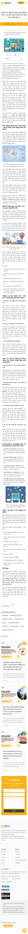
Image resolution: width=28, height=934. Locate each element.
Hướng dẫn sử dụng (7, 619)
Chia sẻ (12, 604)
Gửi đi (14, 810)
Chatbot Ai (5, 626)
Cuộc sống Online (18, 619)
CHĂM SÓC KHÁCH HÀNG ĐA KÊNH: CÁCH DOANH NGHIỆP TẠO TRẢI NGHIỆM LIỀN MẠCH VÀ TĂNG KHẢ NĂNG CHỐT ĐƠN (14, 666)
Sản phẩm (3, 854)
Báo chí (4, 622)
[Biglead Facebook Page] (5, 891)
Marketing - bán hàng (16, 615)
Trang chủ (3, 851)
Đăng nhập (20, 2)
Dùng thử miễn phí (8, 925)
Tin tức (22, 626)
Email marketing (14, 626)
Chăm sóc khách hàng (7, 630)
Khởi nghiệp (5, 615)
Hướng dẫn (17, 862)
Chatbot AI (19, 24)
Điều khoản (17, 857)
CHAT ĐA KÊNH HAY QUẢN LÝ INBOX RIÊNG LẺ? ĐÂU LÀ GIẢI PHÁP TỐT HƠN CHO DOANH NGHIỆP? (13, 755)
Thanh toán (17, 854)
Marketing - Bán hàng (10, 24)
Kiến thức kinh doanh (13, 30)
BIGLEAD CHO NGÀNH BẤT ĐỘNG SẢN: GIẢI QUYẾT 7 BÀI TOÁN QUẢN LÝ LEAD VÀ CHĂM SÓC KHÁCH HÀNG (13, 710)
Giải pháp (3, 857)
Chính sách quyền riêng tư (21, 860)
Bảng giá (17, 851)
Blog (5, 30)
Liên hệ (3, 862)
